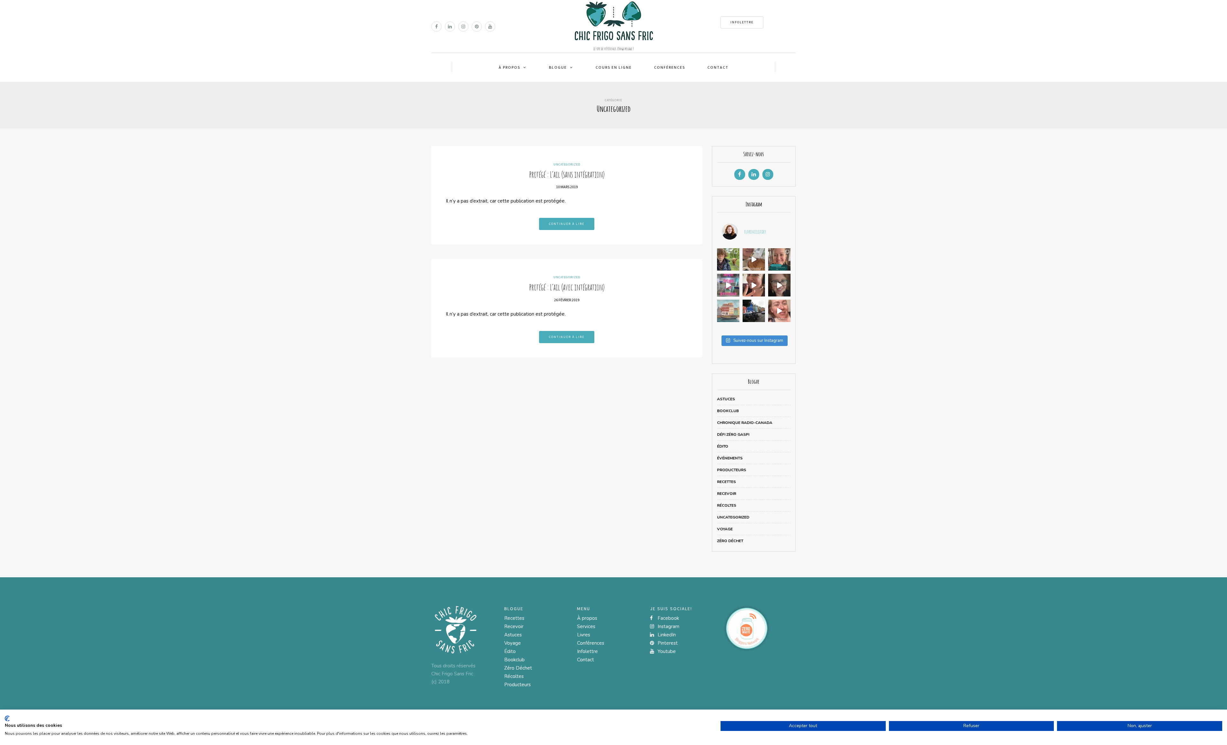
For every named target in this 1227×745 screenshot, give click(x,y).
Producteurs (731, 469)
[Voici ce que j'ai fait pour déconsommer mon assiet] (779, 285)
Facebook (667, 618)
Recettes (726, 481)
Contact (718, 67)
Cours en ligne (614, 67)
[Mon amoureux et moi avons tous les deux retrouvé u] (728, 285)
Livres (583, 635)
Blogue (558, 67)
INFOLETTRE (741, 22)
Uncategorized (566, 164)
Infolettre (587, 651)
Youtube (666, 651)
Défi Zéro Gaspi (733, 434)
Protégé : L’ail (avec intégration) (567, 287)
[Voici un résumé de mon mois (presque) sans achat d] (779, 259)
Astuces (726, 399)
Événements (730, 458)
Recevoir (726, 493)
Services (586, 626)
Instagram (667, 626)
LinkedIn (666, 635)
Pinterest (667, 643)
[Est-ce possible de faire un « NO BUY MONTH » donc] (779, 311)
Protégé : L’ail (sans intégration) (567, 174)
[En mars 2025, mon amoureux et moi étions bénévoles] (728, 311)
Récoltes (726, 505)
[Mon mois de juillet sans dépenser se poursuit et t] (754, 285)
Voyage (725, 529)
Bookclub (728, 410)
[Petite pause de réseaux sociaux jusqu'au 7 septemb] (728, 259)
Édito (722, 446)
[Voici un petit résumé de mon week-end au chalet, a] (754, 259)
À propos (509, 67)
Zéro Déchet (730, 540)
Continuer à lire (566, 224)
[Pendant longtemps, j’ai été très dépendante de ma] (754, 311)
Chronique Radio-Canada (744, 422)
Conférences (669, 67)
